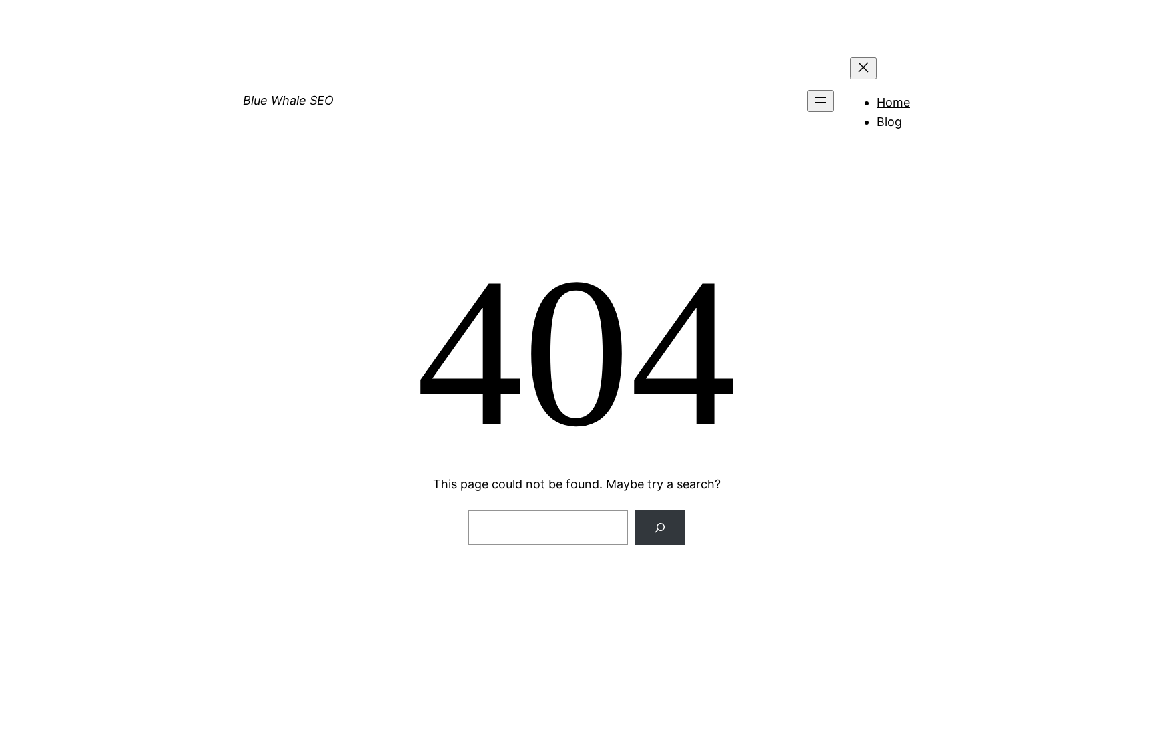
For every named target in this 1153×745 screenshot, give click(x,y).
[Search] (660, 527)
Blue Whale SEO (288, 100)
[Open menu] (820, 101)
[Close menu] (863, 68)
